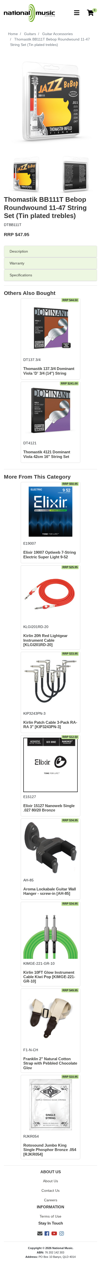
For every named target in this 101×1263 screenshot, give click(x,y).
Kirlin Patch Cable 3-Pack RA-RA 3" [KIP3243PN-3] (50, 724)
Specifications (21, 275)
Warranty (17, 263)
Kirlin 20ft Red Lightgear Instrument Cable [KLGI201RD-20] (45, 640)
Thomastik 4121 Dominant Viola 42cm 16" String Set (46, 454)
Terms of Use (50, 1216)
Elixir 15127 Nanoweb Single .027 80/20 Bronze (49, 808)
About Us (50, 1181)
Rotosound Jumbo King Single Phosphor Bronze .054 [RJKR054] (49, 1149)
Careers (50, 1200)
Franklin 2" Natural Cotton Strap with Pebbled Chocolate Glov (50, 1063)
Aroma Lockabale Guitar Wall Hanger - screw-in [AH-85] (49, 891)
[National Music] (29, 13)
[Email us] (39, 1233)
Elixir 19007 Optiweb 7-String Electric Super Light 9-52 (49, 554)
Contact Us (50, 1190)
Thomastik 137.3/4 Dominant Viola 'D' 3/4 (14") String (48, 371)
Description (19, 251)
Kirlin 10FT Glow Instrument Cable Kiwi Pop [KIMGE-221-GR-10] (49, 977)
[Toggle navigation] (77, 13)
